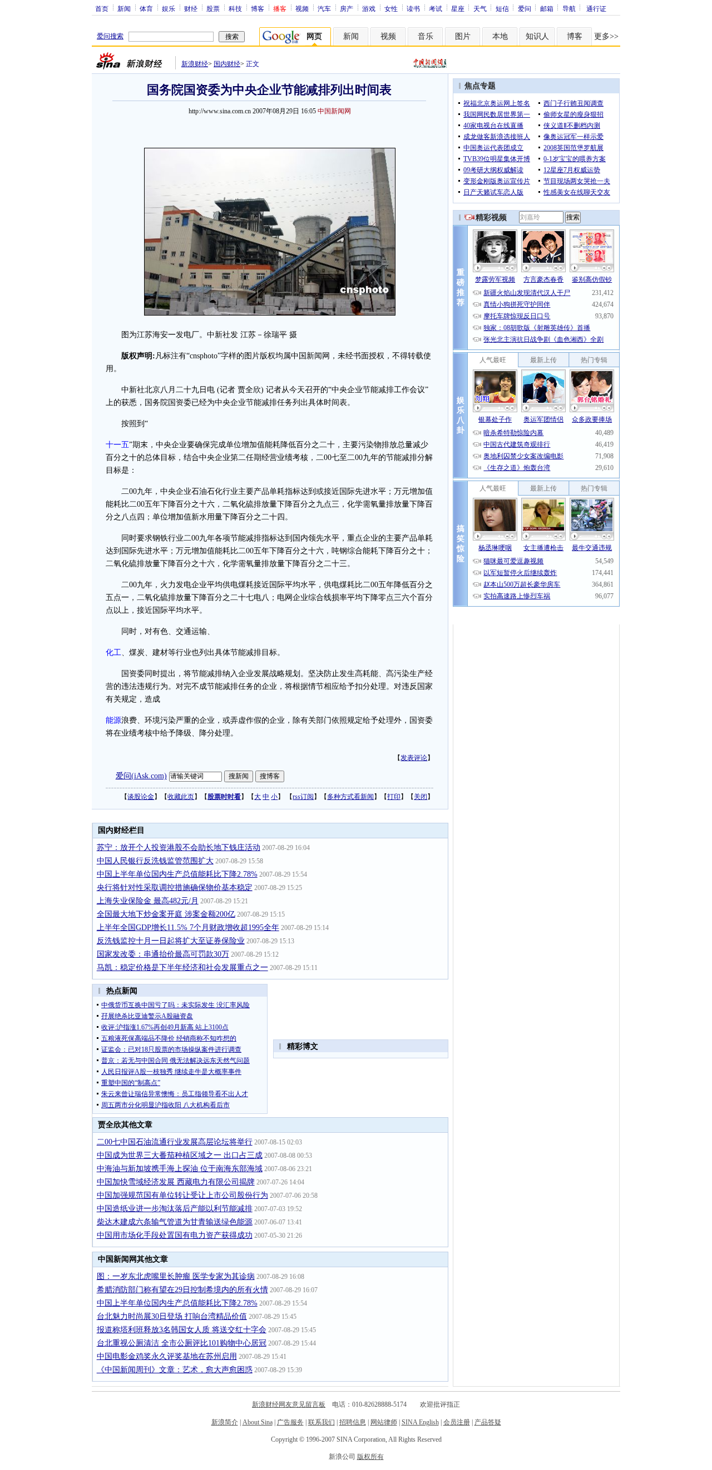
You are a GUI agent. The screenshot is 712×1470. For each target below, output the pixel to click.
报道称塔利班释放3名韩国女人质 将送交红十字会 (181, 1330)
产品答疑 (487, 1422)
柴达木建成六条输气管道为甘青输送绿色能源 (175, 1222)
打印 (393, 797)
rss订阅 (303, 797)
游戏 (368, 8)
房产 (346, 8)
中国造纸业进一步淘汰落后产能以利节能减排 (175, 1208)
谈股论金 (140, 797)
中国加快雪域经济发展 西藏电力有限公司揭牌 (176, 1182)
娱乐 (168, 8)
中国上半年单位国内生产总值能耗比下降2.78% (177, 874)
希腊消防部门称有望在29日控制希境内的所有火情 (182, 1290)
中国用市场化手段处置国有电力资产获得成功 (175, 1235)
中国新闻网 (334, 111)
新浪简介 (224, 1422)
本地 (500, 36)
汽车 (324, 8)
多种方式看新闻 (350, 797)
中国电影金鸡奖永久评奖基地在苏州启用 (167, 1356)
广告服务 (290, 1422)
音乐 (425, 36)
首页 (101, 8)
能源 (113, 720)
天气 (480, 8)
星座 (457, 8)
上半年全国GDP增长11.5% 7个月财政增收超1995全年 (188, 927)
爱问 (524, 8)
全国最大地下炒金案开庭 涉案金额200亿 (166, 914)
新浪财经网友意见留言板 (288, 1404)
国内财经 (227, 64)
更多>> (606, 36)
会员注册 (456, 1422)
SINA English (420, 1422)
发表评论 (413, 758)
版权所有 (370, 1457)
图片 (463, 36)
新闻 (124, 8)
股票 (213, 8)
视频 (302, 8)
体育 (146, 8)
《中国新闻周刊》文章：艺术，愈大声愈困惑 (175, 1370)
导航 (569, 8)
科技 (235, 8)
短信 (502, 8)
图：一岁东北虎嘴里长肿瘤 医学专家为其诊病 (176, 1276)
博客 (257, 8)
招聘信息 (352, 1422)
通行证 (596, 8)
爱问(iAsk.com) (141, 776)
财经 (190, 8)
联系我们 (321, 1422)
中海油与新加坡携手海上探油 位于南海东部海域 (180, 1168)
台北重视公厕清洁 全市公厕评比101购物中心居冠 (181, 1343)
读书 (413, 8)
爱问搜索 (110, 36)
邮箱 (546, 8)
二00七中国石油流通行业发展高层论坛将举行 (175, 1142)
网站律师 (383, 1422)
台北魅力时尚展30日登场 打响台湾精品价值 (172, 1316)
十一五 (117, 445)
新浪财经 (194, 64)
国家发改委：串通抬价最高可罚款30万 (163, 954)
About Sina (258, 1422)
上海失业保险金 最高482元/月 (148, 901)
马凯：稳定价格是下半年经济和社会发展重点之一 (182, 967)
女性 (391, 8)
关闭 (420, 797)
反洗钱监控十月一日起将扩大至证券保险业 (171, 941)
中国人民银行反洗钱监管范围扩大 (155, 861)
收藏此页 (180, 797)
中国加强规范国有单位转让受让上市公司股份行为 (182, 1195)
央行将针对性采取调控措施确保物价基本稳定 (175, 887)
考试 (435, 8)
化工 (113, 652)
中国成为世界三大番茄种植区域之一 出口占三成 (180, 1155)
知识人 (537, 36)
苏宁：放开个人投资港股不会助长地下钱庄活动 (178, 847)
